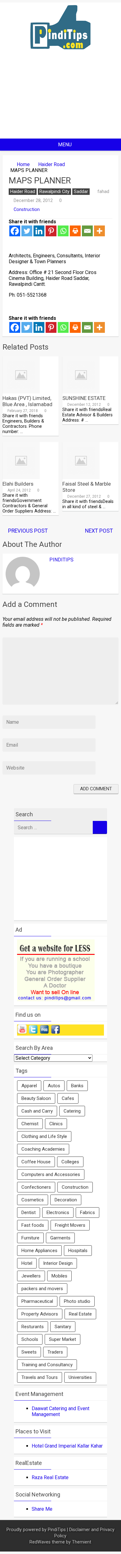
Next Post (99, 531)
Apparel (29, 1085)
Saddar (81, 191)
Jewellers (31, 1276)
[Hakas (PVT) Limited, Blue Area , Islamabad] (21, 392)
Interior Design (58, 1263)
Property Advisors (39, 1314)
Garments (60, 1238)
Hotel (26, 1263)
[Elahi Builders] (21, 477)
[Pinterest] (51, 230)
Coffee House (36, 1162)
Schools (29, 1339)
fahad (103, 191)
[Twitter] (26, 230)
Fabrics (87, 1212)
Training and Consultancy (47, 1364)
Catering (72, 1111)
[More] (99, 230)
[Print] (75, 230)
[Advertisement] (60, 99)
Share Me (42, 1509)
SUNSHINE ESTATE (83, 398)
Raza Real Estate (50, 1477)
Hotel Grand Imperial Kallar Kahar (67, 1446)
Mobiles (59, 1276)
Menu (65, 145)
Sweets (29, 1352)
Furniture (30, 1238)
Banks (77, 1085)
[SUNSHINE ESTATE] (81, 392)
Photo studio (77, 1301)
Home (23, 164)
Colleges (70, 1162)
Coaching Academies (43, 1149)
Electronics (58, 1212)
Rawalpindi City (54, 191)
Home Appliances (39, 1250)
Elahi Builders (18, 484)
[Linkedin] (39, 230)
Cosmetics (32, 1200)
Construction (27, 209)
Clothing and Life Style (44, 1136)
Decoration (66, 1200)
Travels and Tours (39, 1377)
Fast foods (32, 1225)
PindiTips (61, 560)
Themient (81, 1542)
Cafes (68, 1098)
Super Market (62, 1339)
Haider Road (51, 164)
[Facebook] (14, 230)
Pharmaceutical (37, 1301)
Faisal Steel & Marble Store (86, 487)
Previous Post (28, 531)
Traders (55, 1352)
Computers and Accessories (50, 1174)
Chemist (29, 1124)
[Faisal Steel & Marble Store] (81, 477)
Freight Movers (70, 1225)
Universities (80, 1377)
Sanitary (63, 1326)
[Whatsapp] (63, 230)
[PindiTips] (60, 57)
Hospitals (77, 1250)
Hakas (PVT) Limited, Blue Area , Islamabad (27, 401)
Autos (54, 1085)
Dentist (28, 1212)
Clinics (56, 1124)
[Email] (87, 230)
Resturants (32, 1326)
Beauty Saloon (36, 1098)
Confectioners (36, 1187)
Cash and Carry (37, 1111)
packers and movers (42, 1288)
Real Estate (80, 1314)
